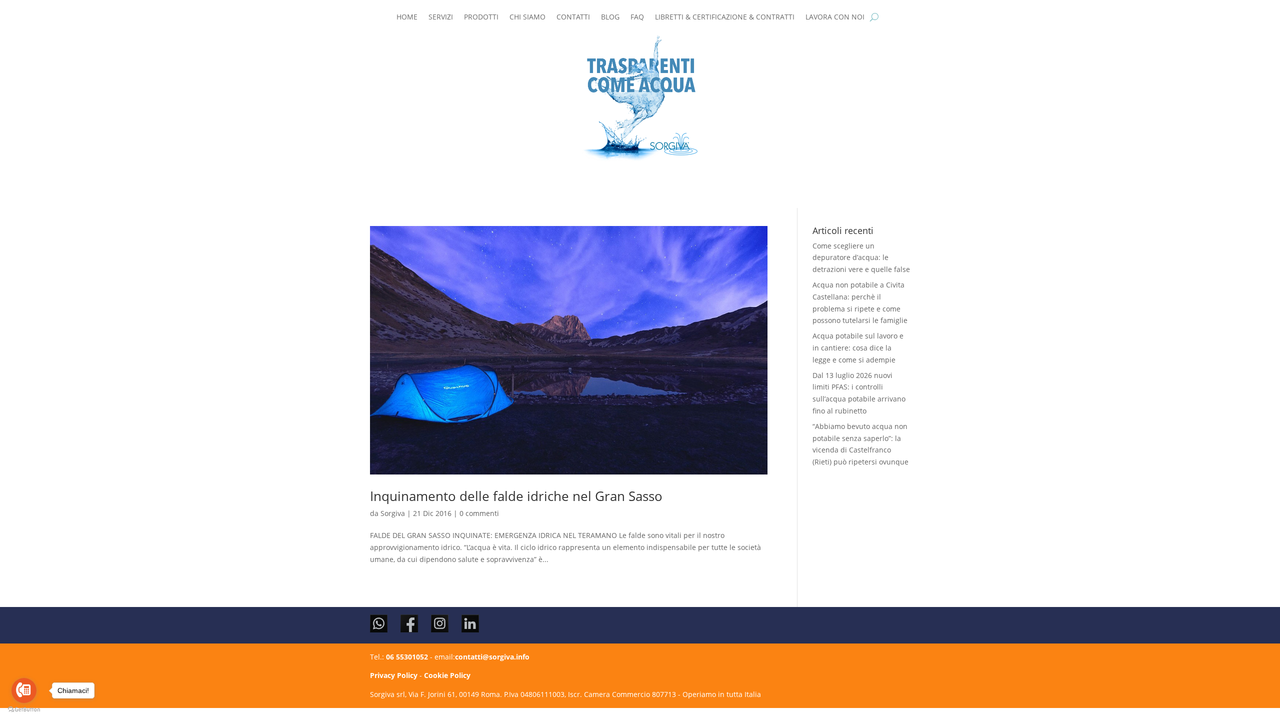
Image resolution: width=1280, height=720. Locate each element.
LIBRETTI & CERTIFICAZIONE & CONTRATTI (724, 18)
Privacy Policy (394, 675)
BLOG (610, 18)
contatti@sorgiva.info (492, 657)
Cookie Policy (447, 675)
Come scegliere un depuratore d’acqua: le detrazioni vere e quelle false (861, 257)
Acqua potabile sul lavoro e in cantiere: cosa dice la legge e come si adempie (858, 347)
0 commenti (479, 513)
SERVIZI (440, 18)
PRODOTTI (481, 18)
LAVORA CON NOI (835, 18)
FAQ (637, 18)
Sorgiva (392, 513)
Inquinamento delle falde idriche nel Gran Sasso (516, 496)
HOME (407, 18)
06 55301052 (407, 657)
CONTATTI (573, 18)
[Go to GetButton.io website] (24, 709)
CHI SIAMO (528, 18)
